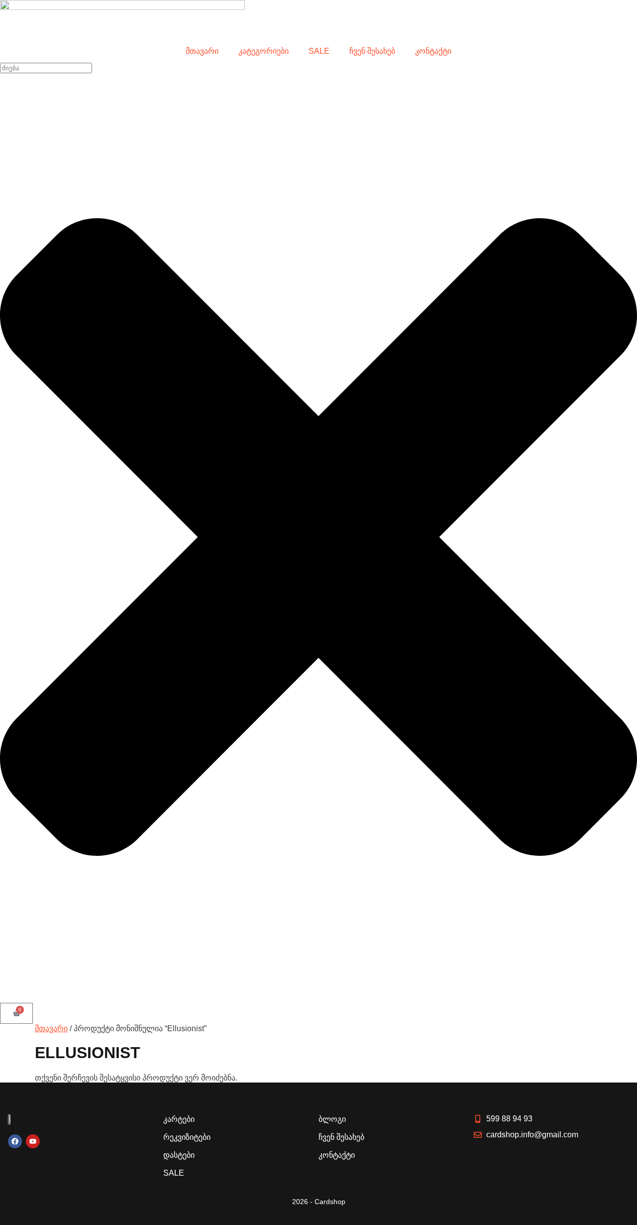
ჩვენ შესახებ (372, 51)
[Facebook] (15, 1141)
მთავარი (202, 51)
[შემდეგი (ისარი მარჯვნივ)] (619, 613)
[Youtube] (33, 1141)
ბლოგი (332, 1119)
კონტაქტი (433, 51)
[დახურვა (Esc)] (626, 11)
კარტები (179, 1119)
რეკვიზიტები (187, 1137)
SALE (319, 51)
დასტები (179, 1155)
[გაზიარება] (604, 11)
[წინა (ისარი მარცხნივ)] (17, 613)
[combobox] (46, 68)
